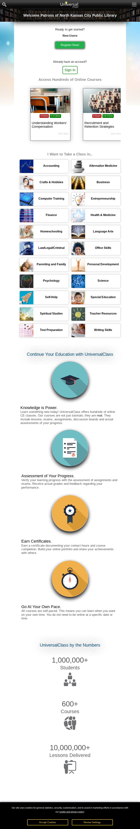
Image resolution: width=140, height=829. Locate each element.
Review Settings (92, 822)
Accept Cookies (47, 822)
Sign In (70, 70)
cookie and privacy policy (71, 812)
